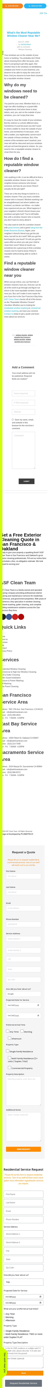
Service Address (13, 933)
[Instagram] (3, 617)
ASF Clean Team (11, 299)
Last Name (10, 887)
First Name (10, 871)
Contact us (8, 314)
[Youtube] (15, 617)
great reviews (14, 228)
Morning (9, 1317)
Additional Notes (13, 1110)
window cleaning (21, 335)
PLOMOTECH (27, 834)
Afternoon (10, 1320)
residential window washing (16, 308)
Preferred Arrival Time (15, 1025)
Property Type (12, 1044)
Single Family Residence (18, 1331)
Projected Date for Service (17, 1000)
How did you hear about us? (18, 989)
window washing (19, 339)
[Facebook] (9, 617)
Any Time (10, 1314)
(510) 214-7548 (36, 6)
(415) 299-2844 (13, 6)
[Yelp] (21, 617)
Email (8, 903)
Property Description (15, 1074)
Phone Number (12, 919)
